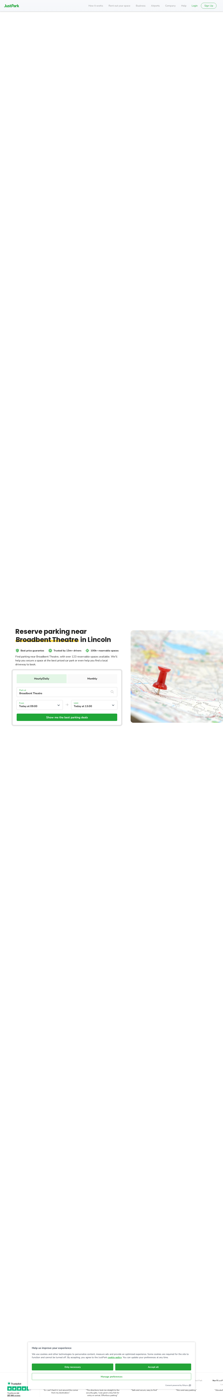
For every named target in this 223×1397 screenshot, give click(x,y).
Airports (155, 5)
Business (140, 5)
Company (170, 5)
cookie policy (115, 1357)
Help (183, 5)
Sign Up (208, 5)
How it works (95, 5)
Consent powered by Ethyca (176, 1385)
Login (195, 5)
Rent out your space (119, 5)
